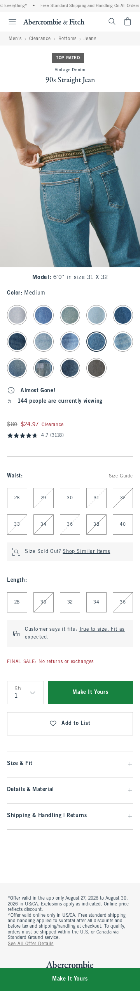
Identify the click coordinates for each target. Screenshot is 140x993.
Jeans (90, 39)
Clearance (40, 39)
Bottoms (67, 39)
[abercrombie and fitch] (53, 21)
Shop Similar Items (86, 551)
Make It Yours (90, 692)
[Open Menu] (9, 21)
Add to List (76, 723)
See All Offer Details (31, 944)
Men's (15, 39)
